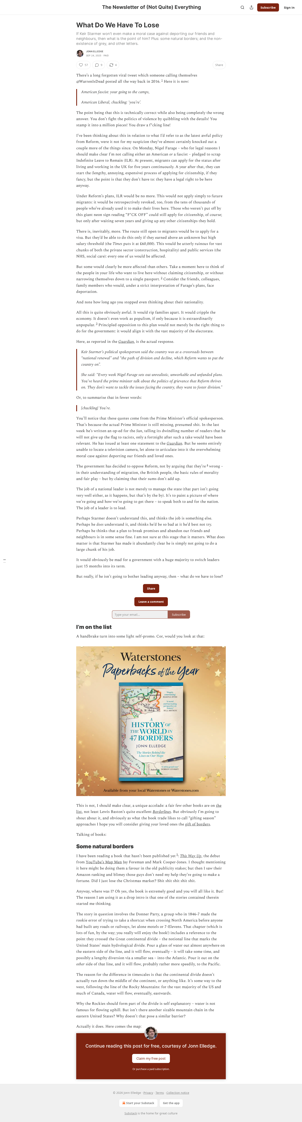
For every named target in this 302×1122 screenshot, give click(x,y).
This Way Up (190, 856)
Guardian (126, 342)
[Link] (70, 627)
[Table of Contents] (4, 561)
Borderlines (162, 812)
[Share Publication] (251, 7)
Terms (160, 1093)
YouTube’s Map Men (104, 862)
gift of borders (197, 824)
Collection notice (177, 1093)
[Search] (242, 7)
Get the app (171, 1103)
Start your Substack (140, 1103)
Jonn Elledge (94, 51)
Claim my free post (151, 1058)
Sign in (289, 7)
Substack (130, 1113)
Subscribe (268, 7)
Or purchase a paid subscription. (151, 1069)
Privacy (148, 1093)
